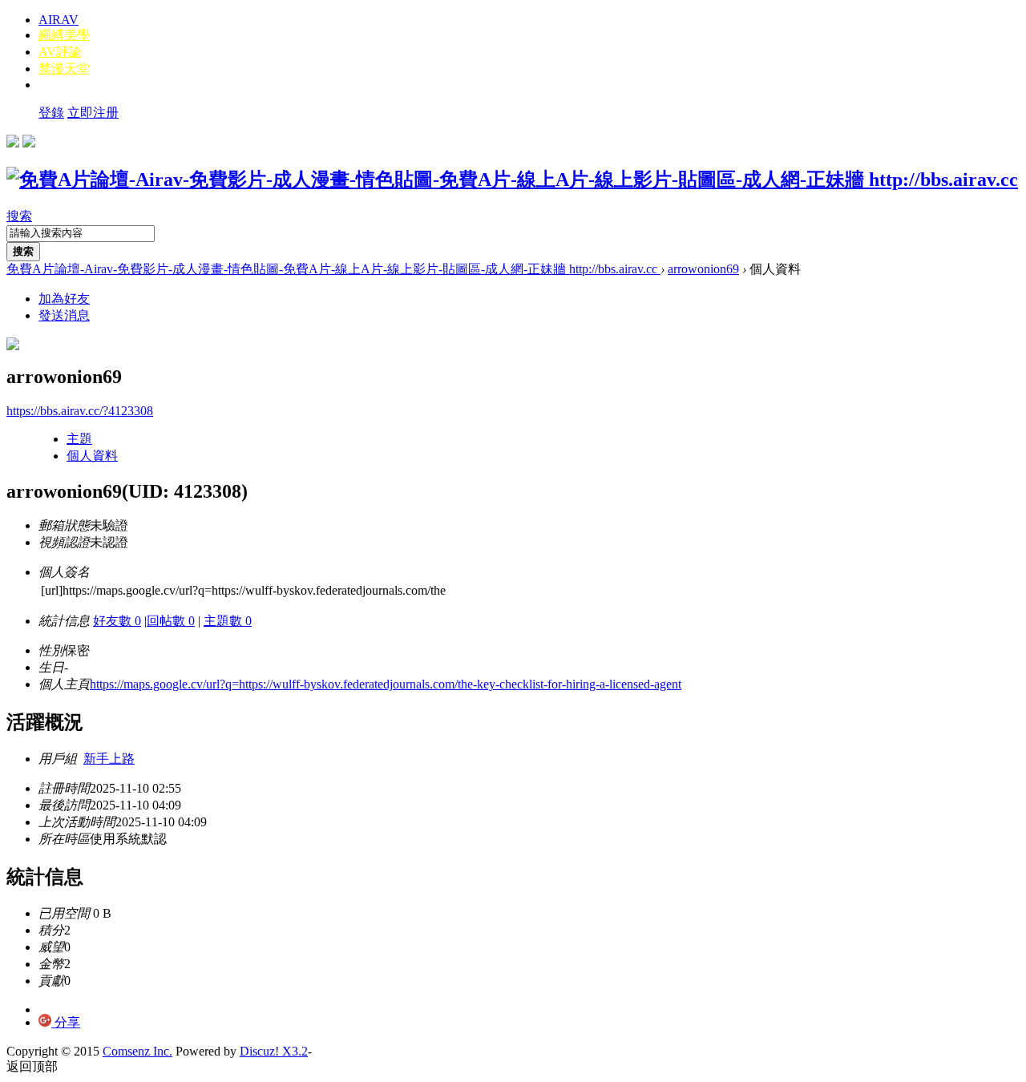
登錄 (51, 112)
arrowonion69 (703, 269)
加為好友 (64, 298)
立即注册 (93, 112)
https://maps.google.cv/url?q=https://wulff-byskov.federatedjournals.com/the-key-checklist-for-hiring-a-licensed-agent (385, 684)
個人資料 (92, 455)
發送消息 (64, 315)
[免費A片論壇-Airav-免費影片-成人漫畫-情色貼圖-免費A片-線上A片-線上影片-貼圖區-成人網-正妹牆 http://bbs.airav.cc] (512, 179)
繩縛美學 (64, 35)
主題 (79, 439)
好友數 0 (117, 621)
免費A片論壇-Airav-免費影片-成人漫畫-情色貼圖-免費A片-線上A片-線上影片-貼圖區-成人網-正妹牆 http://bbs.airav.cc (333, 269)
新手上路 (109, 758)
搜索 (19, 216)
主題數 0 (228, 621)
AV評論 (60, 52)
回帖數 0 (171, 621)
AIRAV (58, 19)
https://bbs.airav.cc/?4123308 (79, 411)
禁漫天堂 (64, 68)
